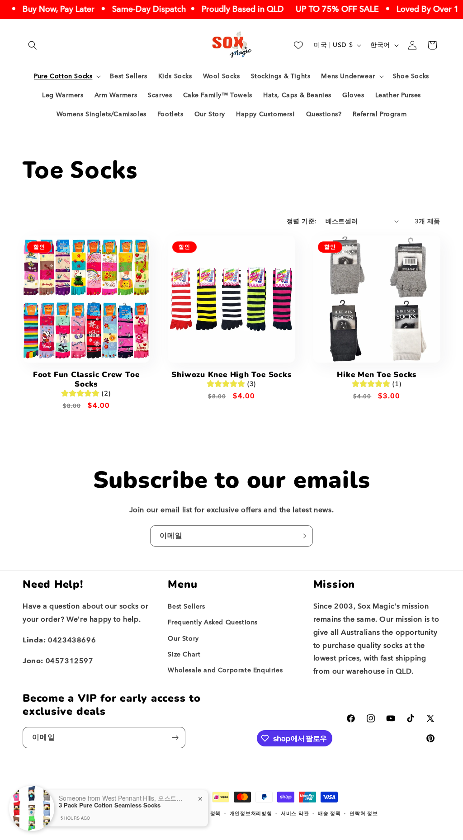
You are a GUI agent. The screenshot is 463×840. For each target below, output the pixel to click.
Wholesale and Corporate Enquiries (225, 670)
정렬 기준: (301, 221)
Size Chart (184, 654)
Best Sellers (186, 606)
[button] (33, 45)
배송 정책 (329, 813)
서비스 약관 (295, 813)
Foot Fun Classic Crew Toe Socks (86, 379)
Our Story (183, 638)
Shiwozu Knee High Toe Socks (231, 375)
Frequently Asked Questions (213, 622)
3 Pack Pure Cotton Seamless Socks (110, 805)
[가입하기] (302, 536)
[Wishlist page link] (298, 45)
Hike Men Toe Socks (376, 375)
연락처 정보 (364, 813)
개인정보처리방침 (251, 813)
